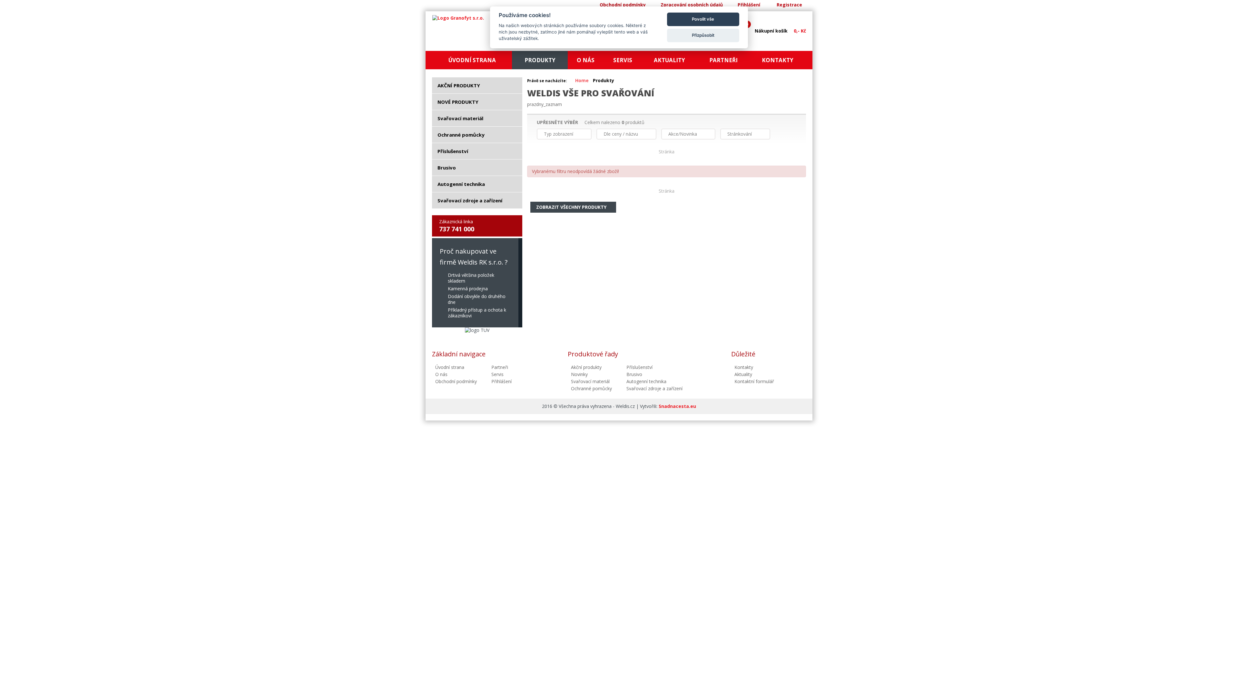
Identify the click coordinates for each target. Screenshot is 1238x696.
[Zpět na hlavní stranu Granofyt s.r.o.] (458, 18)
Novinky (579, 374)
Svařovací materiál (590, 381)
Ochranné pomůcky (591, 388)
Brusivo (634, 374)
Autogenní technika (646, 381)
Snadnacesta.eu (677, 406)
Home (582, 80)
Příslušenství (639, 367)
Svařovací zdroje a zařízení (654, 388)
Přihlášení (749, 5)
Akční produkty (586, 367)
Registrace (789, 5)
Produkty (603, 80)
